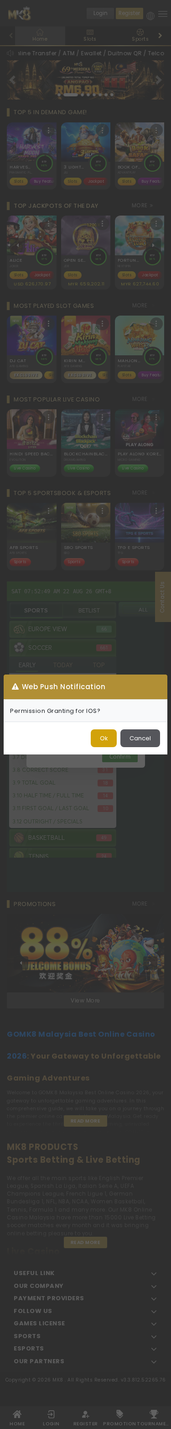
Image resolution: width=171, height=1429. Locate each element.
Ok (104, 738)
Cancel (140, 738)
